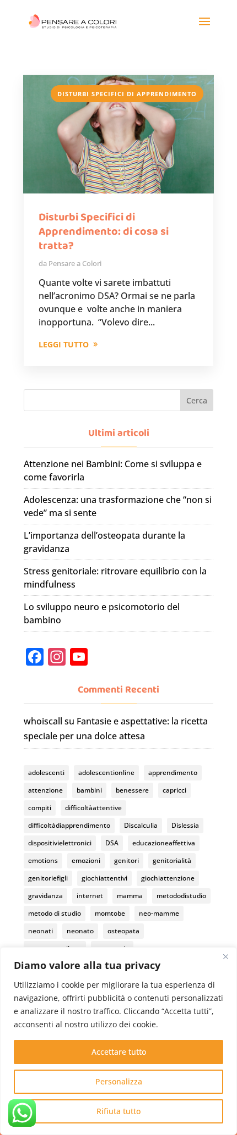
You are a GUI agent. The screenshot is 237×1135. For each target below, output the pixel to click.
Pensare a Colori (75, 263)
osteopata (123, 930)
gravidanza (45, 895)
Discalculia (141, 825)
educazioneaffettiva (163, 843)
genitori (126, 860)
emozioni (86, 860)
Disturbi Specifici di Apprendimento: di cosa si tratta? (104, 231)
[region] (118, 1041)
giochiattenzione (168, 878)
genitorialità (172, 860)
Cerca (196, 400)
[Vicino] (225, 956)
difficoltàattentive (93, 807)
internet (90, 895)
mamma (130, 895)
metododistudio (181, 895)
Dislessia (185, 825)
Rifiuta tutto (118, 1111)
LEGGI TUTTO (64, 344)
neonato (80, 930)
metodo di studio (54, 913)
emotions (43, 860)
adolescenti (46, 772)
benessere (132, 790)
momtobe (110, 913)
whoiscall (43, 721)
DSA (111, 843)
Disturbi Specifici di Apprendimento (127, 94)
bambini (89, 790)
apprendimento (172, 772)
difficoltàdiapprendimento (69, 825)
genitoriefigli (48, 878)
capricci (174, 790)
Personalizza (118, 1081)
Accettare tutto (118, 1052)
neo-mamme (159, 913)
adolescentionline (106, 772)
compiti (39, 807)
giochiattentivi (104, 878)
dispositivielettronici (59, 843)
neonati (40, 930)
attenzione (45, 790)
